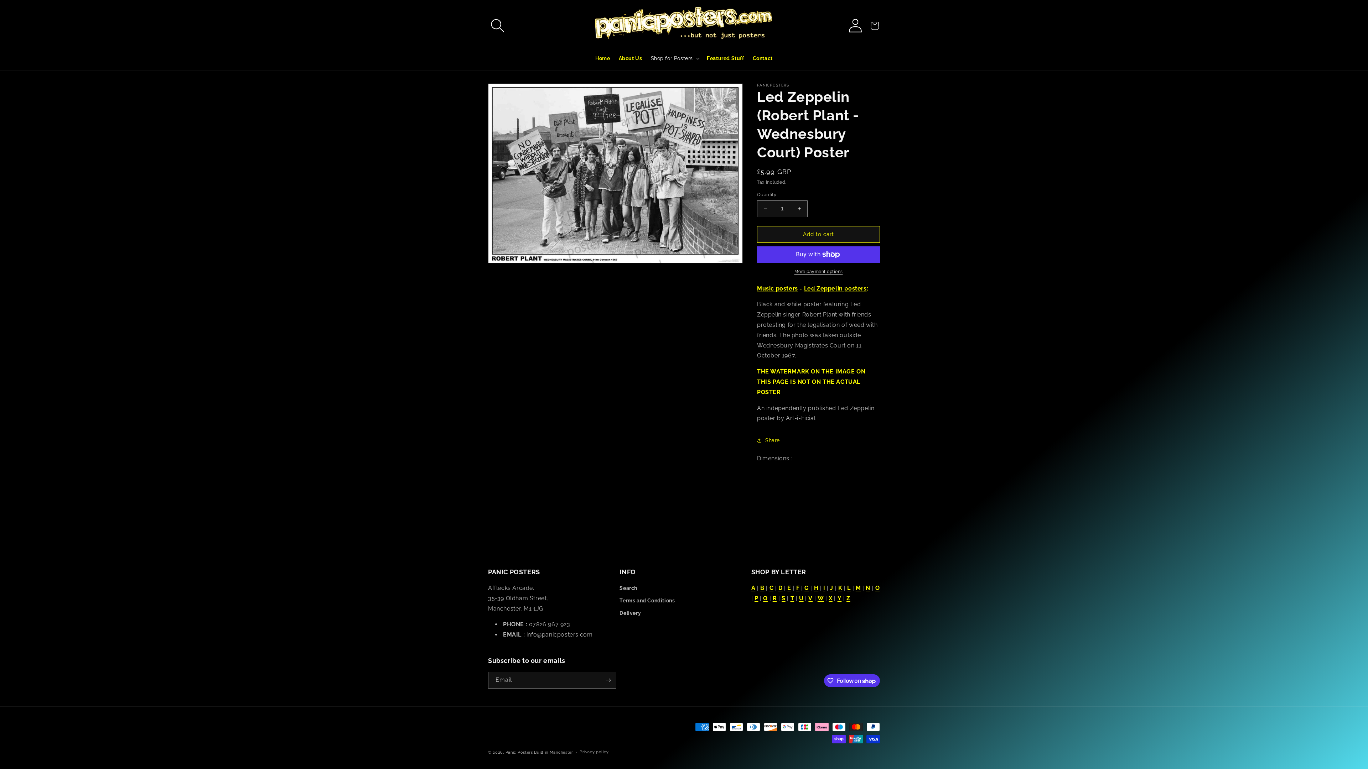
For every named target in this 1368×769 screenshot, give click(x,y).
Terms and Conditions (647, 600)
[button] (497, 25)
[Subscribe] (608, 680)
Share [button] (772, 440)
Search (628, 588)
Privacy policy (594, 752)
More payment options (818, 271)
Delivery (630, 613)
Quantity (766, 194)
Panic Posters (519, 752)
